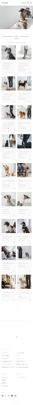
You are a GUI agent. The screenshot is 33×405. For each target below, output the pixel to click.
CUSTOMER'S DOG (6, 361)
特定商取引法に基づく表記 (8, 367)
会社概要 (4, 380)
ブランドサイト (5, 377)
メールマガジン (5, 358)
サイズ (18, 355)
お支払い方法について (21, 361)
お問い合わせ (5, 385)
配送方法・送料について (22, 364)
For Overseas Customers (22, 367)
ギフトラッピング (20, 358)
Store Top (4, 320)
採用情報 (4, 383)
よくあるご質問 (20, 352)
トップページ (5, 352)
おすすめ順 (22, 42)
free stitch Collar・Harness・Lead (18, 320)
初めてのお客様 (5, 355)
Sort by (17, 42)
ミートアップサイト (21, 377)
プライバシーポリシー (7, 364)
